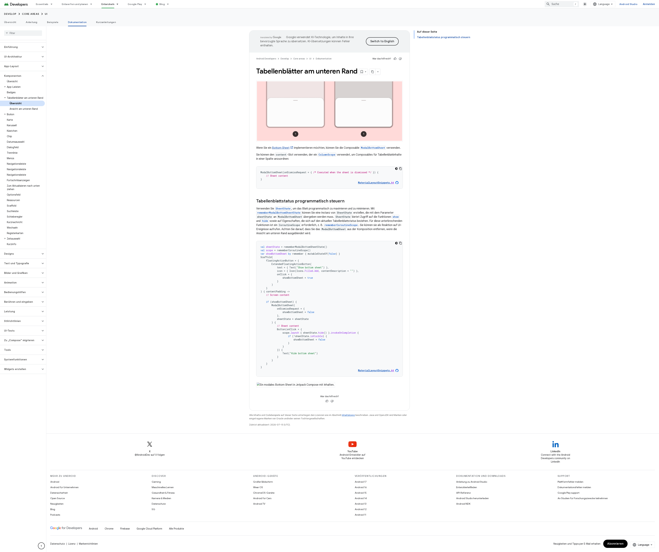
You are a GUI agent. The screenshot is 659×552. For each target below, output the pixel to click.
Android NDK (463, 503)
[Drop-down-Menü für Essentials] (53, 4)
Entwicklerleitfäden (466, 487)
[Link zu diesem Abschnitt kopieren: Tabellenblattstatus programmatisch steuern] (347, 201)
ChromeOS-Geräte (263, 492)
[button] (20, 47)
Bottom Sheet (281, 148)
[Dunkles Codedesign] (396, 169)
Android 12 (361, 509)
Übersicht (10, 22)
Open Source (57, 498)
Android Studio (628, 4)
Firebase (125, 528)
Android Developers (266, 58)
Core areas (30, 13)
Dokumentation (77, 22)
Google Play (135, 4)
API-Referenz (463, 492)
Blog (162, 4)
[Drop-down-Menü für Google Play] (146, 4)
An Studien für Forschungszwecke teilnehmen (583, 498)
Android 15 (361, 492)
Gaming (156, 481)
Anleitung (31, 22)
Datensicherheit (59, 492)
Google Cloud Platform (149, 528)
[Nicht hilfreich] (400, 58)
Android (54, 481)
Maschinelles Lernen (163, 487)
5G (153, 509)
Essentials (42, 4)
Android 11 (360, 514)
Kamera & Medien (161, 498)
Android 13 (360, 503)
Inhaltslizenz (348, 415)
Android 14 (361, 498)
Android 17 (361, 481)
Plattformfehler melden (570, 481)
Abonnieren (615, 543)
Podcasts (55, 514)
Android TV (259, 503)
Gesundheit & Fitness (163, 492)
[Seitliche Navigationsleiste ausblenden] (41, 545)
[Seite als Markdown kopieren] (372, 72)
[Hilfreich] (395, 58)
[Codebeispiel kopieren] (400, 169)
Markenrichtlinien (88, 543)
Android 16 (361, 487)
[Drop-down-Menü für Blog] (169, 4)
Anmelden (649, 4)
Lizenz (72, 543)
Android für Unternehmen (64, 487)
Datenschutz (159, 503)
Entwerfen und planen (75, 4)
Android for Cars (262, 498)
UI (46, 13)
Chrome (109, 528)
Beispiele (52, 22)
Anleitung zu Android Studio (471, 481)
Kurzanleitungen (106, 22)
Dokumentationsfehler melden (574, 487)
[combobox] (562, 4)
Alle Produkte (176, 528)
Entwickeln (107, 4)
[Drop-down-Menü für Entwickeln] (119, 4)
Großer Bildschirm (263, 481)
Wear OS (258, 487)
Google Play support (568, 492)
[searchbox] (23, 33)
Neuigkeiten (56, 503)
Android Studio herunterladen (472, 498)
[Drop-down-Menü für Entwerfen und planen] (92, 4)
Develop (10, 13)
